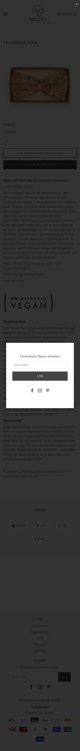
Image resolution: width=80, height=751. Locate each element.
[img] (32, 391)
